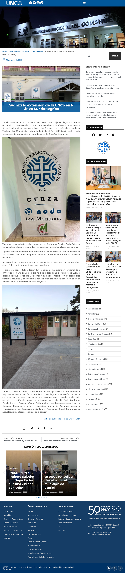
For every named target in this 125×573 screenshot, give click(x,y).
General (91, 354)
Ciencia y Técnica (95, 319)
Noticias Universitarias (34, 52)
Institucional (93, 364)
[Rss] (107, 135)
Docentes (92, 339)
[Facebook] (30, 2)
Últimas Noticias (51, 472)
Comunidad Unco (16, 52)
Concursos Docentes (97, 329)
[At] (41, 2)
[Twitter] (34, 2)
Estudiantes (13, 469)
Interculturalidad (95, 369)
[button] (84, 3)
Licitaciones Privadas (96, 374)
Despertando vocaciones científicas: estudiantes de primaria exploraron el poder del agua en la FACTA (113, 234)
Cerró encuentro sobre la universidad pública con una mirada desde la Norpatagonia (102, 104)
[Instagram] (38, 2)
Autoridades (93, 309)
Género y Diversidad (96, 359)
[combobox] (97, 56)
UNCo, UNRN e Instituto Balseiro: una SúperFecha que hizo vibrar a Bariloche (22, 480)
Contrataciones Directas (98, 334)
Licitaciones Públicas (96, 379)
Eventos (91, 349)
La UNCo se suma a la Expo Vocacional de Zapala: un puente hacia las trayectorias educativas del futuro (94, 234)
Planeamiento (94, 394)
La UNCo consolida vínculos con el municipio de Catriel (59, 482)
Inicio (4, 52)
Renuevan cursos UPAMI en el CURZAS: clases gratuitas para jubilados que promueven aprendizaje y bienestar (102, 115)
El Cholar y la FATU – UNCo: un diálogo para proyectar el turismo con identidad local (113, 270)
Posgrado (92, 399)
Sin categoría (93, 404)
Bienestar (92, 314)
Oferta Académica (96, 389)
